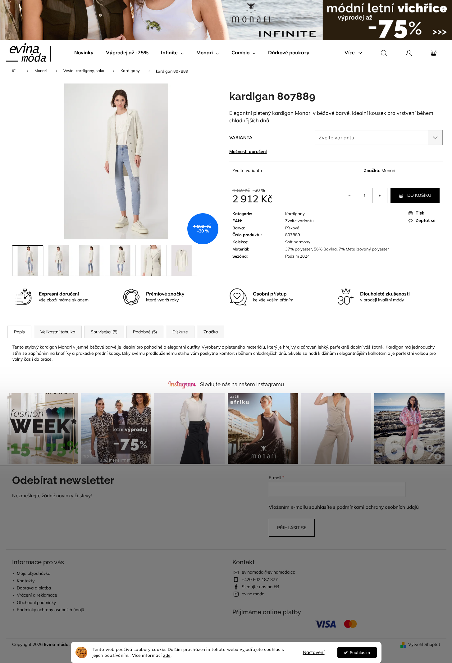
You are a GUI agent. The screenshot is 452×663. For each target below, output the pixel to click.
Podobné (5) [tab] (145, 332)
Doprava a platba (34, 588)
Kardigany (295, 213)
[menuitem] (84, 52)
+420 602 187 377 (260, 579)
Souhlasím (360, 652)
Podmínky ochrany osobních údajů (50, 609)
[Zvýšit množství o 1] (379, 195)
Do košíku (419, 195)
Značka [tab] (210, 332)
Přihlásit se (291, 527)
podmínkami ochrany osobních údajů (378, 507)
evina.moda (253, 594)
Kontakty (25, 581)
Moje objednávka (33, 573)
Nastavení (314, 652)
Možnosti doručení (248, 151)
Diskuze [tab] (180, 332)
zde (167, 655)
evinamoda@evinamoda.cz (268, 572)
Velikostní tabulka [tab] (57, 332)
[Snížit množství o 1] (349, 195)
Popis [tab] (19, 332)
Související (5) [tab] (104, 332)
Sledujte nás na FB (260, 586)
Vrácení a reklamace (37, 595)
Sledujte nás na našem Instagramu (242, 384)
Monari (388, 170)
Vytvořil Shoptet (424, 644)
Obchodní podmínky (36, 602)
